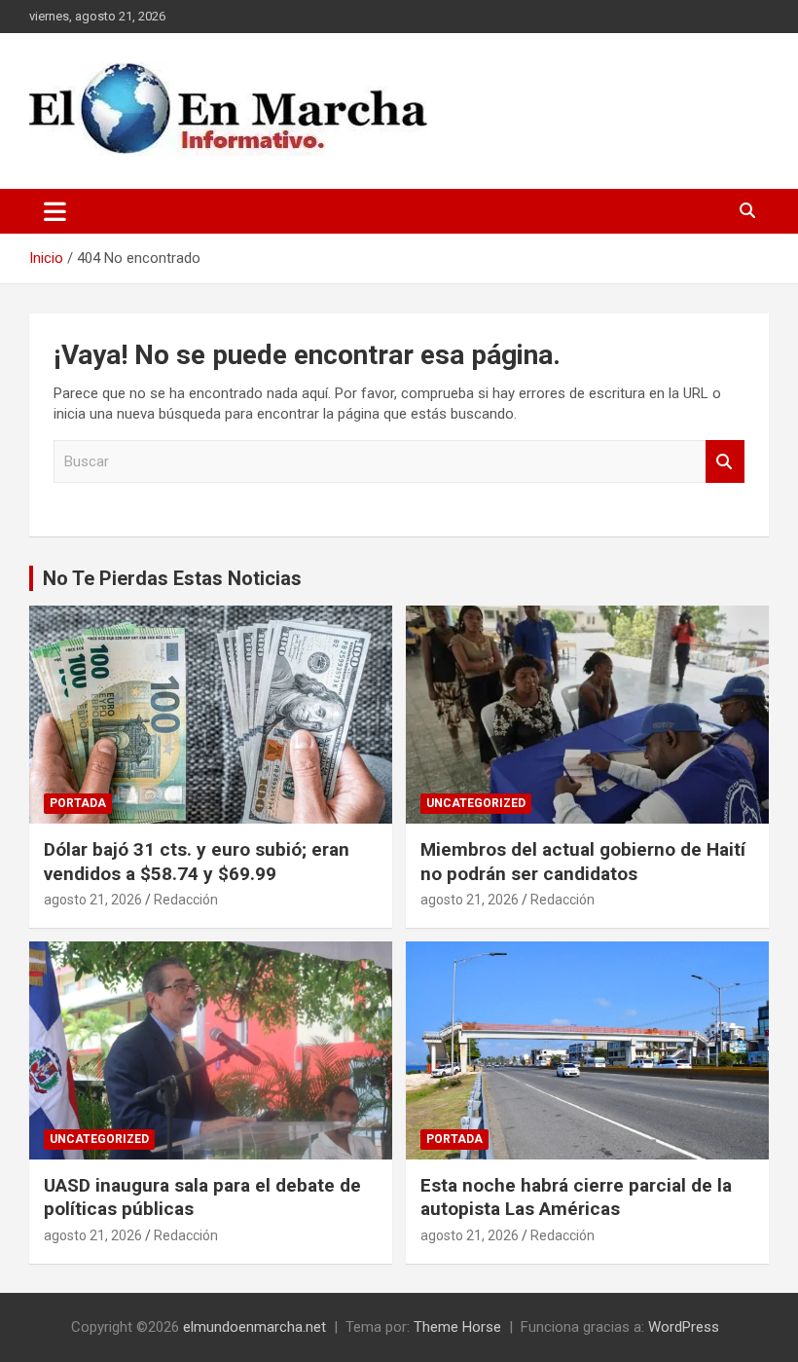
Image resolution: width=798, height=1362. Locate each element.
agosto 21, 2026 (93, 899)
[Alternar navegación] (55, 211)
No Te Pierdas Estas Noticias (172, 578)
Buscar (725, 462)
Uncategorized (476, 803)
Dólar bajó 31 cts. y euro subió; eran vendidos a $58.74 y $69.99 (196, 861)
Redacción (186, 899)
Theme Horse (457, 1327)
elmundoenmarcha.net (254, 1327)
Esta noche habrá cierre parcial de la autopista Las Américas (576, 1197)
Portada (78, 803)
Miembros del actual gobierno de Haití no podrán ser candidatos (582, 861)
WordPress (683, 1327)
